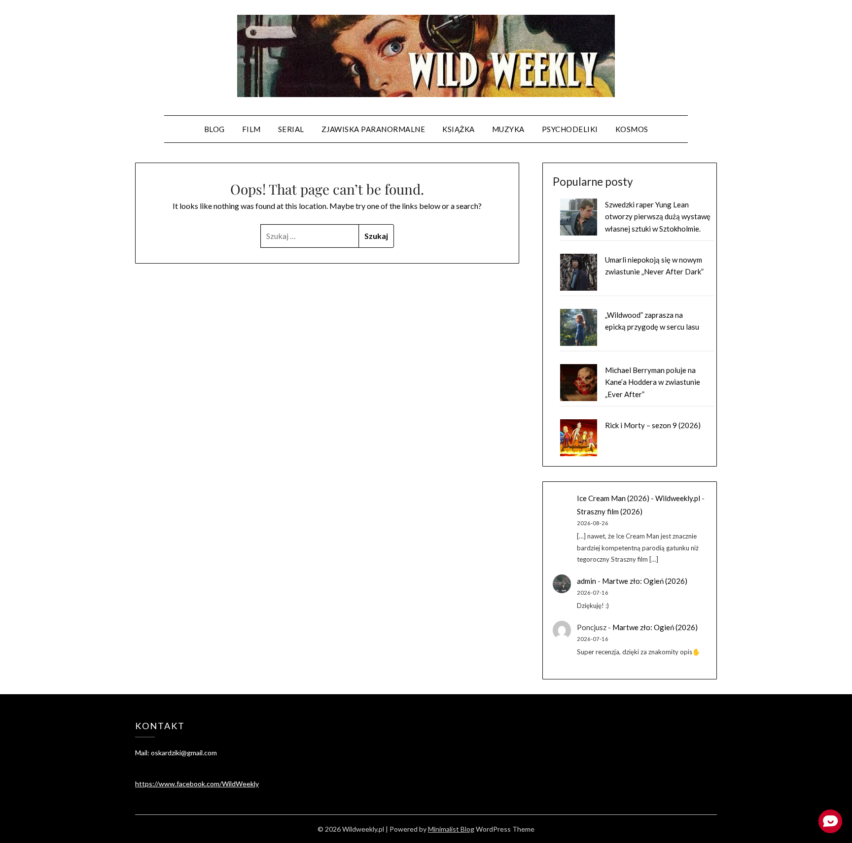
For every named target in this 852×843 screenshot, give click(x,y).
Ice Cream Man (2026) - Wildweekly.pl (638, 498)
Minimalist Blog (451, 829)
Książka (458, 129)
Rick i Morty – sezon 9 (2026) (653, 425)
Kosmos (631, 129)
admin (586, 580)
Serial (291, 129)
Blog (214, 129)
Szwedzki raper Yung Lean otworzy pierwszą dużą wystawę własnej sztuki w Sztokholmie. (657, 216)
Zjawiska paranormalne (373, 129)
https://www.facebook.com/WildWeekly (197, 783)
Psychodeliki (570, 129)
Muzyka (508, 129)
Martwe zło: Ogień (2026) (644, 580)
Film (251, 129)
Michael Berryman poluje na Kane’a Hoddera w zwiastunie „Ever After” (652, 382)
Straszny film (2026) (609, 511)
